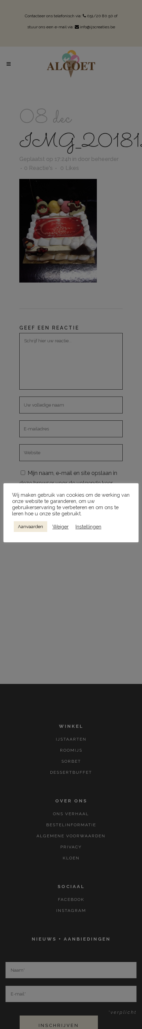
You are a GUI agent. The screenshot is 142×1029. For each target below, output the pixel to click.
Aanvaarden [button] (30, 526)
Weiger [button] (60, 527)
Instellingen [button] (88, 527)
